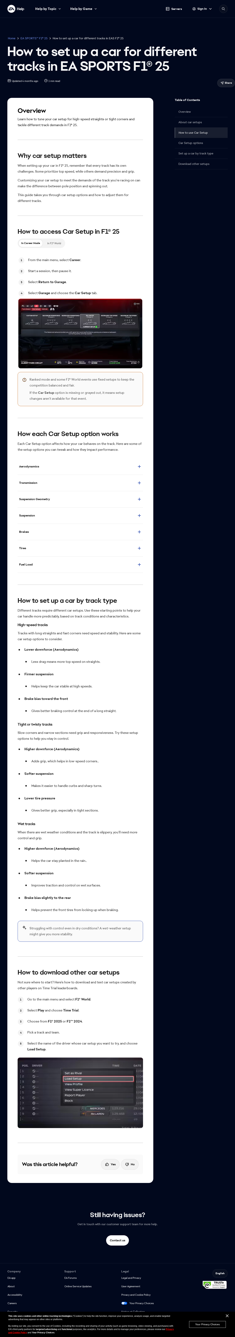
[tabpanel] (80, 311)
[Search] (223, 9)
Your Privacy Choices (141, 1303)
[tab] (30, 243)
